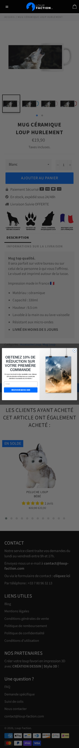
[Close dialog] (74, 350)
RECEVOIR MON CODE (20, 390)
